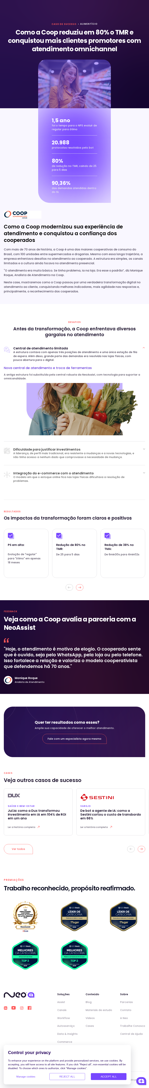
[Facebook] (29, 1008)
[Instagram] (21, 1008)
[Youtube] (13, 1008)
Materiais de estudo (99, 1010)
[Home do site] (19, 995)
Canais (62, 1010)
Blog (89, 1002)
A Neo (124, 1018)
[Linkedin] (5, 1008)
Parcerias (126, 1002)
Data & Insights (67, 1034)
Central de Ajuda (131, 1034)
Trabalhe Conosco (132, 1026)
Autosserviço (66, 1026)
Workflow (63, 1018)
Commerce (64, 1042)
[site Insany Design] (143, 1079)
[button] (79, 587)
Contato (125, 1010)
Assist (61, 1002)
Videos (90, 1018)
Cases (90, 1026)
